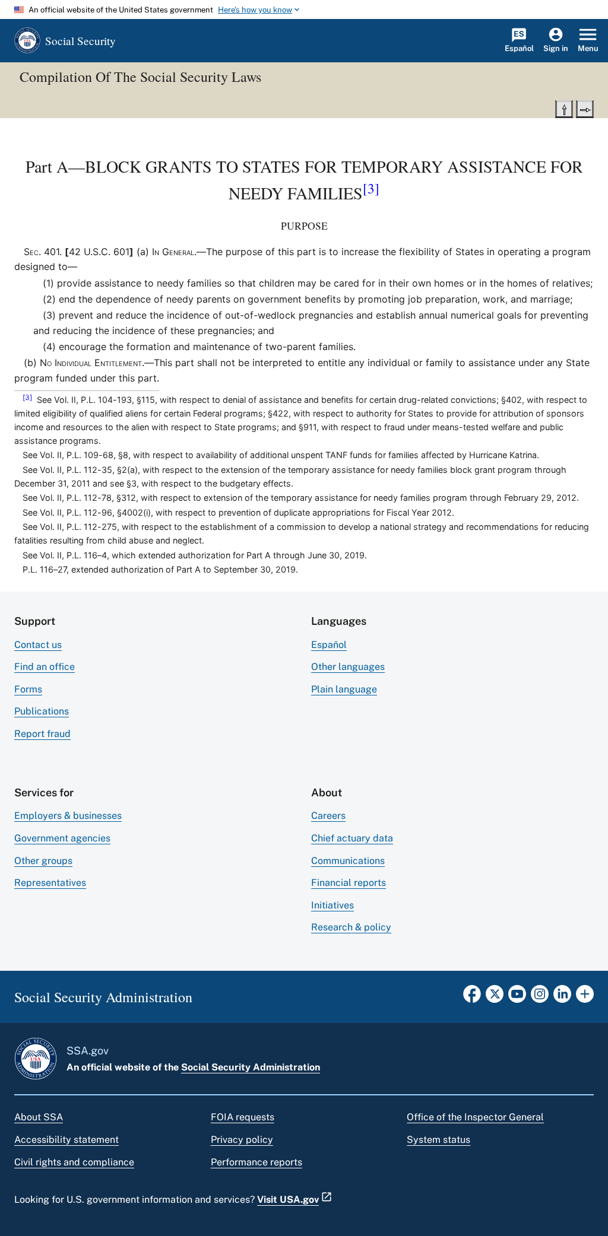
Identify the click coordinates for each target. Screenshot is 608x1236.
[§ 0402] (585, 108)
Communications (348, 860)
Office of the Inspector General (475, 1117)
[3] (371, 188)
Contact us (38, 644)
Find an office (44, 666)
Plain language (344, 689)
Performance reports (256, 1162)
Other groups (43, 860)
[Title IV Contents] (564, 108)
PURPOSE (304, 225)
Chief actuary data (352, 838)
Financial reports (348, 882)
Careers (328, 815)
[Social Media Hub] (585, 997)
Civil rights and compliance (74, 1162)
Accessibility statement (66, 1139)
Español (329, 644)
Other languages (348, 666)
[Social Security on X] (495, 997)
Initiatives (332, 905)
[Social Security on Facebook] (472, 997)
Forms (28, 689)
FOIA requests (242, 1117)
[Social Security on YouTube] (517, 997)
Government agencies (62, 838)
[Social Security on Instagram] (540, 997)
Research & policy (351, 927)
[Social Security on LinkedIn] (562, 997)
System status (438, 1139)
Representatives (50, 882)
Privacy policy (242, 1139)
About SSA (38, 1117)
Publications (41, 711)
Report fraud (42, 733)
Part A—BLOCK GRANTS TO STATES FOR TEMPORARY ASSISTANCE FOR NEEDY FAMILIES (304, 179)
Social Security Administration (250, 1067)
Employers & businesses (68, 815)
